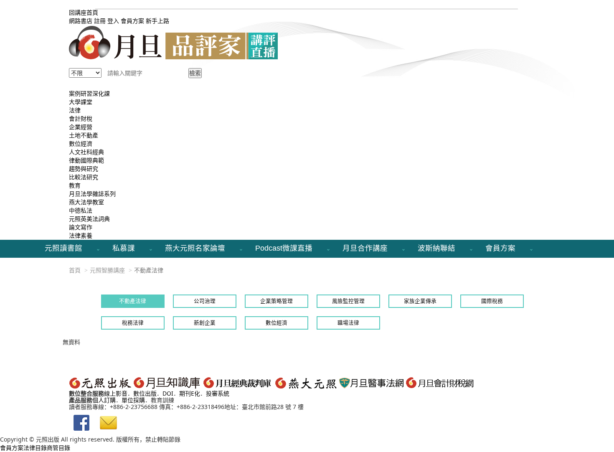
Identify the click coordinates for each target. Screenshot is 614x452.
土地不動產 (83, 135)
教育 (75, 185)
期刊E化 (189, 393)
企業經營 (80, 127)
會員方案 (133, 21)
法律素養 (80, 235)
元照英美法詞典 (89, 219)
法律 (75, 110)
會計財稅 (80, 118)
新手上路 (157, 21)
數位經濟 (80, 143)
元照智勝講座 (107, 270)
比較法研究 (83, 177)
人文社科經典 (86, 152)
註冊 (100, 21)
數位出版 (145, 393)
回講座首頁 (83, 12)
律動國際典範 (86, 160)
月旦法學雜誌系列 (92, 194)
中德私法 (80, 210)
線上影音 (115, 393)
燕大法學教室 (86, 202)
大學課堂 (80, 102)
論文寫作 (80, 227)
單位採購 (133, 400)
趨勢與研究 (83, 169)
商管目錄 (58, 448)
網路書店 (80, 21)
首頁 (75, 270)
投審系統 (217, 393)
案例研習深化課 (89, 93)
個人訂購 (104, 400)
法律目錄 (35, 448)
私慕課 (123, 248)
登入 (113, 21)
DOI (167, 393)
